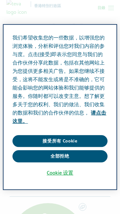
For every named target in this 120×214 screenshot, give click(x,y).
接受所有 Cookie (60, 141)
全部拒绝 (60, 156)
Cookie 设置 (60, 173)
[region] (60, 107)
